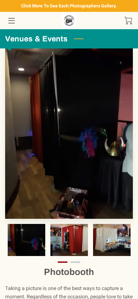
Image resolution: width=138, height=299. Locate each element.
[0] (128, 20)
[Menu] (11, 20)
